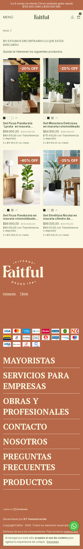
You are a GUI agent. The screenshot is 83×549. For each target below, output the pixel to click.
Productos (28, 482)
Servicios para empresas (36, 380)
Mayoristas (29, 360)
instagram (10, 293)
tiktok (24, 293)
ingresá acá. (71, 531)
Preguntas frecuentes (29, 461)
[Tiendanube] (15, 509)
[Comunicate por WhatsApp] (74, 526)
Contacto (25, 426)
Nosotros (25, 441)
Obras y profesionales (36, 406)
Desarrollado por (25, 519)
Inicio (6, 30)
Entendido (53, 541)
